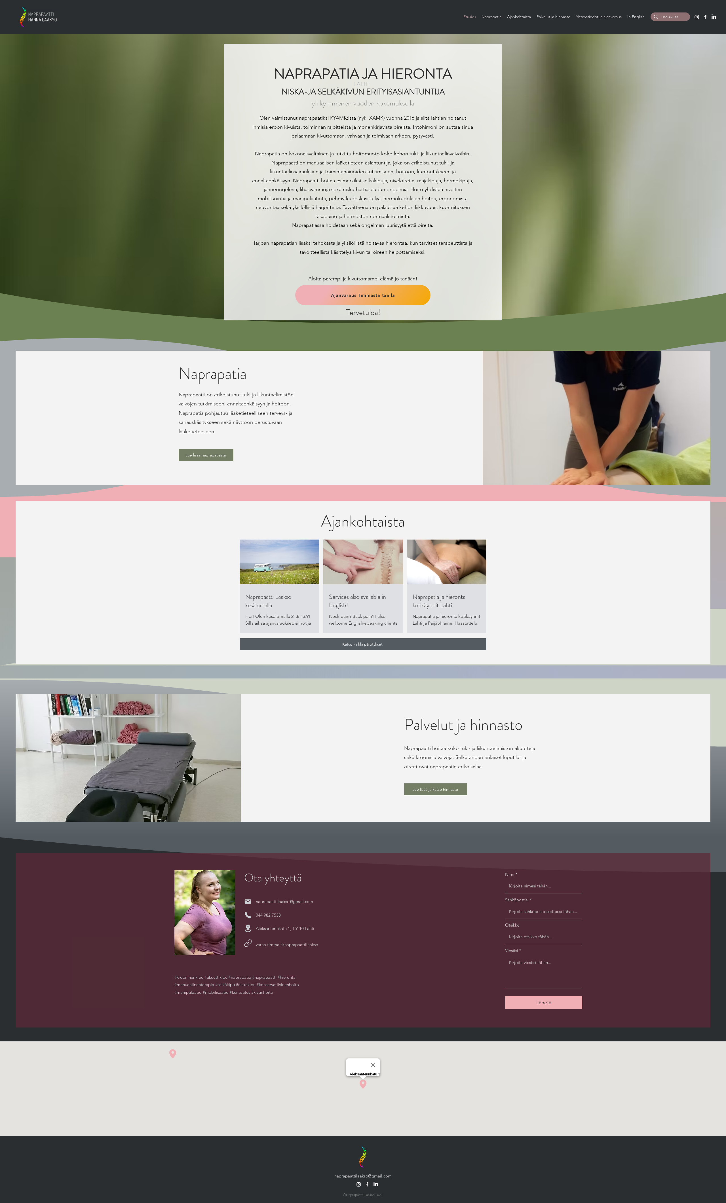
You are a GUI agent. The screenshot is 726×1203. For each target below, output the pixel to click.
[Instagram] (697, 17)
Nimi (509, 874)
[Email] (248, 901)
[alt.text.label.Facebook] (705, 17)
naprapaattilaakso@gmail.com (284, 901)
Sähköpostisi (517, 900)
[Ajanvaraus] (248, 943)
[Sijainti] (248, 928)
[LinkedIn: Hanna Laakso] (714, 17)
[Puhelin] (248, 915)
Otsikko (512, 925)
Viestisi (511, 950)
